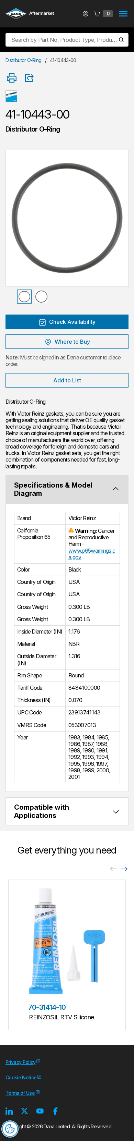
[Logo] (29, 14)
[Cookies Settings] (10, 1129)
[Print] (11, 78)
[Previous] (113, 868)
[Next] (124, 868)
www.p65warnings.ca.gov (91, 554)
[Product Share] (31, 78)
